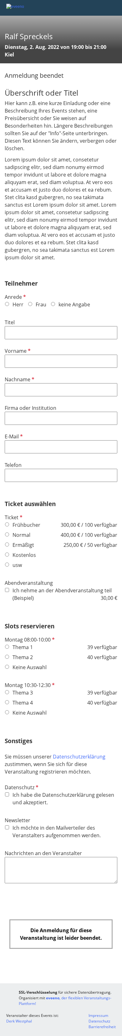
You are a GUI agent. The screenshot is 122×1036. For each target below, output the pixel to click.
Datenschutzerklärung (79, 756)
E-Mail (13, 436)
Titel (10, 322)
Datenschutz (21, 787)
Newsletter (17, 820)
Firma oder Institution (30, 407)
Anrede (15, 296)
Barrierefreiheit (102, 1026)
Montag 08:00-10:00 (29, 639)
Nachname (19, 379)
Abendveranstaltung (29, 582)
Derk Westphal (19, 1021)
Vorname (17, 350)
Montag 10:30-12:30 (29, 685)
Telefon (13, 465)
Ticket (13, 517)
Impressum (98, 1015)
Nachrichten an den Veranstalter (43, 853)
